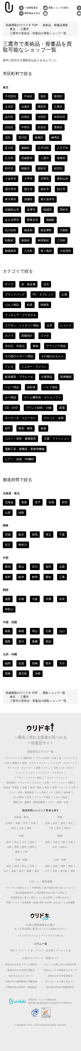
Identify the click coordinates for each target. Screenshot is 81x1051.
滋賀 (8, 598)
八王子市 (62, 147)
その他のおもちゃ (52, 356)
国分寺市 (10, 189)
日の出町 (10, 230)
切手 (8, 428)
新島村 (25, 240)
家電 (62, 407)
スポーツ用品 (60, 797)
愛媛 (35, 641)
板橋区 (39, 137)
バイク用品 (50, 387)
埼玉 (48, 534)
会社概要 (70, 902)
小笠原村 (65, 250)
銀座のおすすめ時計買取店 (21, 970)
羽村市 (64, 209)
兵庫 (48, 598)
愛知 (48, 577)
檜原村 (28, 230)
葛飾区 (25, 147)
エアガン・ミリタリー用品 (22, 325)
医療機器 (66, 376)
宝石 (46, 284)
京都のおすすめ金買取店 (60, 975)
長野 (8, 577)
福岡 (8, 663)
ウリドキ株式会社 (47, 999)
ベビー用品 (12, 387)
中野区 (25, 127)
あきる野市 (12, 219)
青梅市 (61, 158)
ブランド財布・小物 (38, 407)
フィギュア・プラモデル (20, 315)
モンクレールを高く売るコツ (60, 981)
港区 (43, 96)
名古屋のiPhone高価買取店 (60, 987)
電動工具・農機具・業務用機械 (24, 449)
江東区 (58, 106)
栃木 (21, 534)
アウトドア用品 (56, 346)
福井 (48, 566)
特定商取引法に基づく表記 (50, 892)
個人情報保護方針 (24, 892)
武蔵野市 (27, 158)
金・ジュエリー (67, 758)
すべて (9, 284)
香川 (21, 641)
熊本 (48, 663)
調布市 (42, 168)
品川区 (9, 116)
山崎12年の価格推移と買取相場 (21, 981)
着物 (35, 346)
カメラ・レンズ (47, 763)
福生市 (44, 189)
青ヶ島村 (46, 250)
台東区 (25, 106)
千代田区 (10, 96)
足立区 (9, 147)
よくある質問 (45, 897)
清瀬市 (28, 199)
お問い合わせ (62, 897)
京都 (21, 598)
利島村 (9, 240)
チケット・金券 (54, 418)
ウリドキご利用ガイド (17, 887)
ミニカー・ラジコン (34, 366)
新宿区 (58, 96)
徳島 (8, 641)
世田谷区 (59, 116)
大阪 (35, 598)
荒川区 (22, 137)
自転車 (31, 387)
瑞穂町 (50, 219)
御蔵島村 (10, 250)
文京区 (9, 106)
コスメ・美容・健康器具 (20, 438)
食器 (43, 428)
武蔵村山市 (12, 209)
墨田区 (42, 106)
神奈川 (22, 544)
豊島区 (58, 127)
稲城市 (47, 209)
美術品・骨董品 (11, 787)
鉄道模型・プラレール (19, 376)
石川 (35, 566)
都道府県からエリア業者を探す (40, 810)
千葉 (62, 534)
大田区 (42, 116)
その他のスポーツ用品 (19, 356)
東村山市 (62, 178)
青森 (24, 502)
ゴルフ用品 (12, 304)
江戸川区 (43, 147)
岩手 (37, 502)
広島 (48, 631)
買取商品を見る (32, 13)
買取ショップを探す (58, 7)
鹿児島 (22, 673)
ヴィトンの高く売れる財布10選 (60, 964)
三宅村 (61, 240)
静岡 (35, 577)
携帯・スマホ (29, 763)
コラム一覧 (40, 943)
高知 (48, 641)
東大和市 (10, 199)
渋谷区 (9, 127)
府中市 (9, 168)
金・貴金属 (28, 284)
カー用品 (10, 397)
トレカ (9, 366)
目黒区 (25, 116)
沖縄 (37, 673)
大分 (62, 663)
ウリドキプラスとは (28, 935)
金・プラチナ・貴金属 (41, 950)
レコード (66, 325)
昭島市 (25, 168)
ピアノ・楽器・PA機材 (19, 459)
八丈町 (28, 250)
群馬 (35, 534)
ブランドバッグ (15, 294)
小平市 (28, 178)
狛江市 (61, 189)
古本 (49, 325)
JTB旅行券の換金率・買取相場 (21, 987)
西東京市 (32, 219)
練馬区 (55, 137)
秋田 (65, 502)
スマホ (44, 335)
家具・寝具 (25, 428)
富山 (21, 566)
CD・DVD (11, 407)
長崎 (35, 663)
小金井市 (10, 178)
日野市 (44, 178)
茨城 (8, 534)
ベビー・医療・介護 (58, 802)
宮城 (51, 502)
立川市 (9, 158)
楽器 (24, 787)
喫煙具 (44, 304)
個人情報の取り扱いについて (58, 887)
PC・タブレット (43, 294)
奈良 (62, 598)
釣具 (30, 304)
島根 (21, 631)
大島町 (64, 230)
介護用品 (46, 376)
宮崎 (8, 673)
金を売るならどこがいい (21, 975)
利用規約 (36, 887)
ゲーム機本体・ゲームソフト (42, 397)
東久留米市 (47, 199)
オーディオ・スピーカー (20, 418)
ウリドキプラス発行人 (52, 935)
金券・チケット (60, 787)
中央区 (28, 96)
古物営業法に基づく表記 (23, 897)
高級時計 (27, 335)
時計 (12, 950)
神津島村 (43, 240)
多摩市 (31, 209)
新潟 (8, 566)
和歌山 (9, 609)
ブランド (22, 950)
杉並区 (42, 127)
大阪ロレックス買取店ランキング (60, 970)
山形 (8, 512)
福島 (21, 512)
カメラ (9, 335)
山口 (62, 631)
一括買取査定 (31, 7)
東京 (59, 828)
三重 (62, 577)
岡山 (35, 631)
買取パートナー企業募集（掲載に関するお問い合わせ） (34, 902)
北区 (8, 137)
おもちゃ (36, 782)
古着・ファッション (56, 438)
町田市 (58, 168)
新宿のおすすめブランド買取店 (21, 964)
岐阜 (21, 577)
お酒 (64, 294)
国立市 (28, 189)
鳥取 (8, 631)
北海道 (9, 502)
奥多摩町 (46, 230)
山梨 (62, 566)
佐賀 (21, 663)
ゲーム (47, 768)
